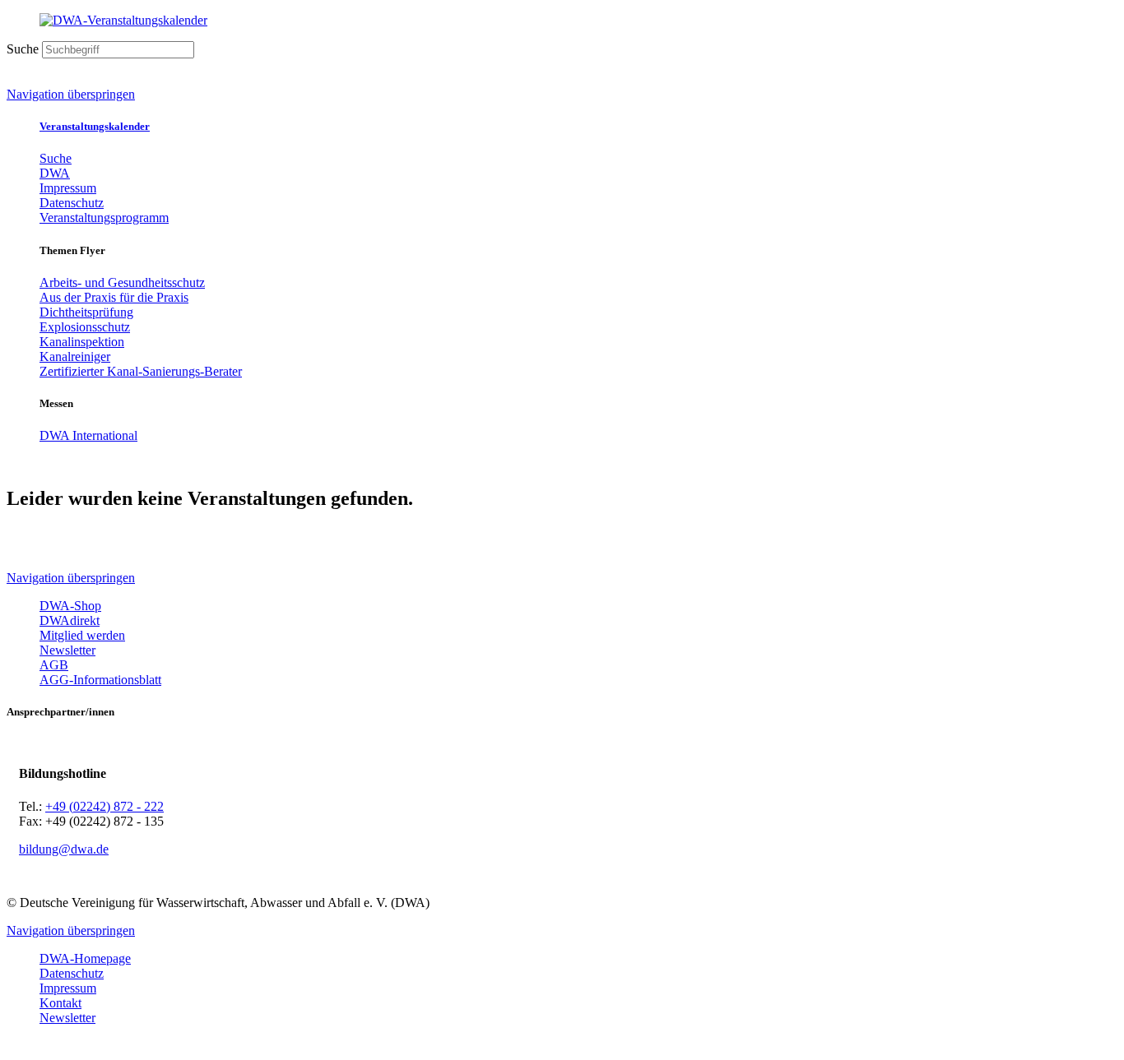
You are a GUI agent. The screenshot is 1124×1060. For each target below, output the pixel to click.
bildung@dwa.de (64, 849)
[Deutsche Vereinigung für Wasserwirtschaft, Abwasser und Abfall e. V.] (562, 20)
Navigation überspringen (71, 94)
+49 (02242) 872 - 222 (104, 806)
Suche (23, 49)
